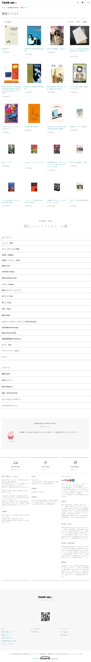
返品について (5, 635)
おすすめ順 (71, 22)
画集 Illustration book (9, 278)
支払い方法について (7, 638)
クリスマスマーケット (10, 405)
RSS (32, 632)
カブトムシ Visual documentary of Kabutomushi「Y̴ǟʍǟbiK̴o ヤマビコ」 (79, 51)
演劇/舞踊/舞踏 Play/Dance (11, 338)
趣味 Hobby (6, 315)
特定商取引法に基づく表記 (9, 641)
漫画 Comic (6, 265)
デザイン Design (8, 284)
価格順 (78, 22)
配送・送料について (7, 632)
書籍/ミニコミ (24, 7)
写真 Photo (6, 309)
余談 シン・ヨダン (7, 162)
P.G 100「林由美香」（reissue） (56, 49)
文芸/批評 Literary (8, 271)
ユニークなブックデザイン (11, 399)
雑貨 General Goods (9, 333)
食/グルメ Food (7, 296)
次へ (65, 226)
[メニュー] (88, 2)
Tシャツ (5, 357)
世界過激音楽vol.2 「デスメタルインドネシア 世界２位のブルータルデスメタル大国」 (56, 164)
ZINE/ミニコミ (7, 380)
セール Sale (6, 344)
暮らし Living (6, 302)
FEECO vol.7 (5, 49)
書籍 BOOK (6, 374)
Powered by (36, 658)
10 (62, 226)
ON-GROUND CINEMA (31, 127)
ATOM (36, 632)
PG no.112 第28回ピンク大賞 (78, 162)
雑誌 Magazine (7, 386)
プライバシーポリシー (8, 644)
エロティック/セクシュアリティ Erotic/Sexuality (19, 321)
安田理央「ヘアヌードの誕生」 (78, 127)
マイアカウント (64, 629)
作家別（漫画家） (8, 255)
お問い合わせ (64, 635)
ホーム (3, 7)
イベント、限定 (7, 243)
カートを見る (64, 632)
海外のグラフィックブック (11, 290)
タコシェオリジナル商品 (10, 249)
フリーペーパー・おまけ (10, 350)
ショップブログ (35, 629)
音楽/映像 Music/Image (12, 7)
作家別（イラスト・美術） (11, 260)
